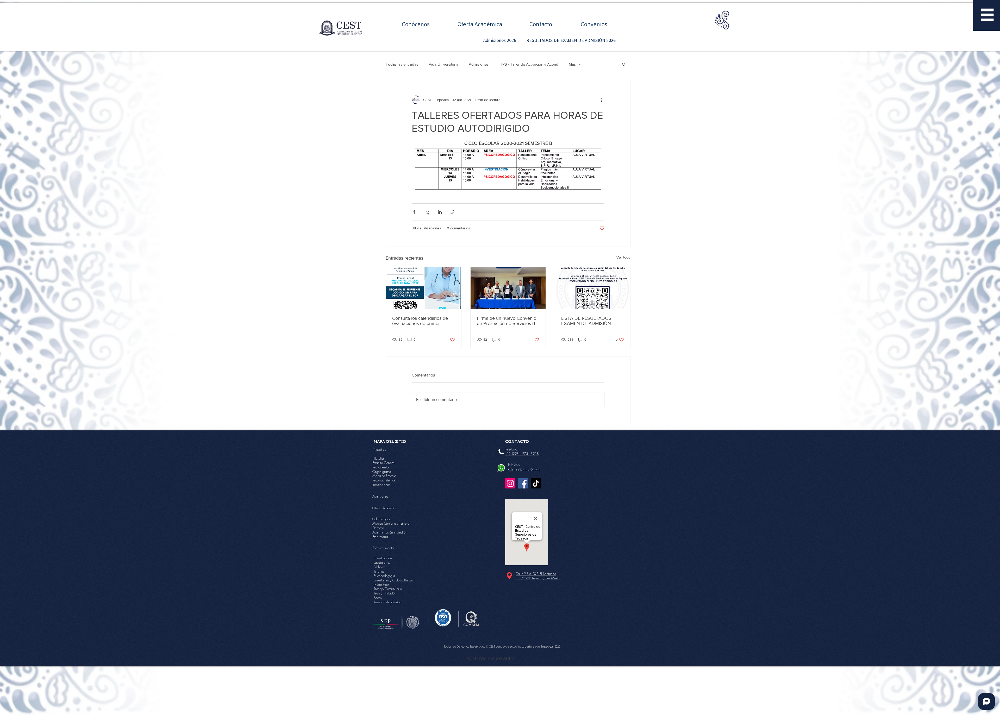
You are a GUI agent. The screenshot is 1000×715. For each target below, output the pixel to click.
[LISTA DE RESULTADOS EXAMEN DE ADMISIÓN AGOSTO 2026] (592, 288)
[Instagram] (510, 483)
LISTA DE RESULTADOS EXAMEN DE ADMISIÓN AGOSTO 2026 (586, 321)
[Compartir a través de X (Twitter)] (426, 212)
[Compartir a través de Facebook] (414, 212)
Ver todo (623, 257)
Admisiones (479, 64)
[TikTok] (536, 483)
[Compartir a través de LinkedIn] (439, 212)
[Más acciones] (601, 100)
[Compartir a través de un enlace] (452, 212)
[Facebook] (523, 483)
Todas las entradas (402, 64)
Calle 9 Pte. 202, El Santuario (536, 574)
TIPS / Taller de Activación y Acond (528, 64)
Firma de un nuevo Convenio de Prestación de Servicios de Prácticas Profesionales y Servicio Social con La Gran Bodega (507, 321)
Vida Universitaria (443, 64)
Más (572, 64)
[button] (987, 15)
